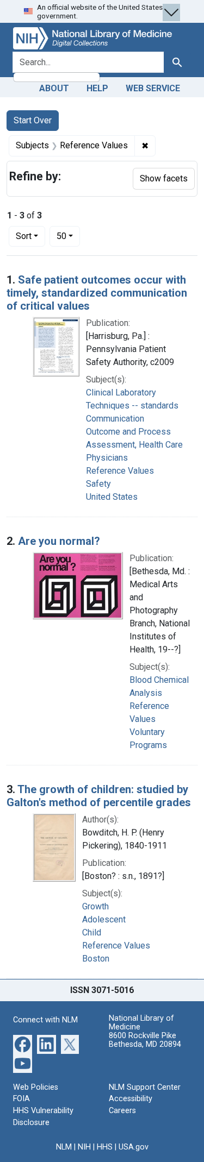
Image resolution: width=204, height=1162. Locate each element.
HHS (105, 1147)
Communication (115, 418)
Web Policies (35, 1087)
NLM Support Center (145, 1087)
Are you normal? (59, 541)
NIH (84, 1147)
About (54, 88)
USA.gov (134, 1147)
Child (91, 932)
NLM (64, 1147)
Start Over (33, 120)
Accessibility (130, 1098)
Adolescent (104, 919)
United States (112, 497)
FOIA (21, 1098)
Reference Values (120, 471)
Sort (24, 236)
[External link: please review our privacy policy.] (22, 1043)
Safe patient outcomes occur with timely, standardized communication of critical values (97, 292)
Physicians (107, 458)
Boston (95, 958)
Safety (98, 484)
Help (97, 88)
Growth (95, 906)
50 (68, 235)
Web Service (153, 88)
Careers (122, 1110)
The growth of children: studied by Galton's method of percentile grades (99, 796)
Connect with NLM (45, 1020)
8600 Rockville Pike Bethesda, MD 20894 (145, 1040)
